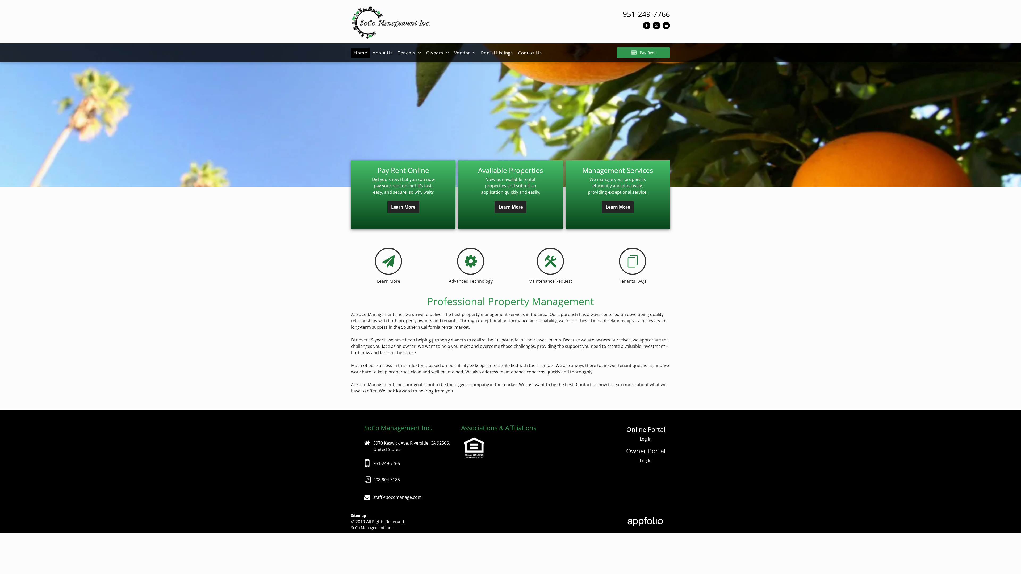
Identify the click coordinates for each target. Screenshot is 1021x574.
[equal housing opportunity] (474, 441)
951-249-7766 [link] (386, 463)
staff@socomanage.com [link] (397, 497)
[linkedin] (666, 26)
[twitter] (656, 26)
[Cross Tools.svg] (550, 272)
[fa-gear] (471, 272)
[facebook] (646, 26)
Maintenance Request (550, 281)
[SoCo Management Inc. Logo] (391, 9)
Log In (646, 439)
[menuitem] (360, 53)
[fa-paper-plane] (388, 272)
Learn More (388, 281)
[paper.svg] (632, 272)
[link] (646, 14)
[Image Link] (367, 486)
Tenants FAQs (632, 281)
